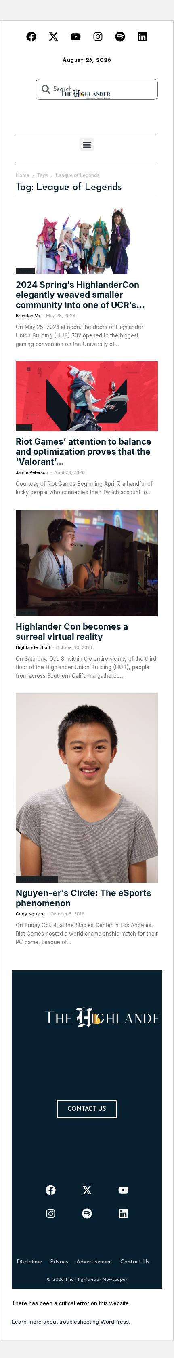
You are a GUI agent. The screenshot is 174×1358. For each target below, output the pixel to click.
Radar (23, 427)
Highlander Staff (33, 647)
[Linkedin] (142, 36)
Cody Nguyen (30, 914)
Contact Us (134, 1262)
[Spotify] (120, 36)
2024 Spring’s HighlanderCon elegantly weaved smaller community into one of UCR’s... (80, 295)
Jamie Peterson (32, 472)
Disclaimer (29, 1262)
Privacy (59, 1262)
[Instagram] (98, 36)
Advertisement (94, 1262)
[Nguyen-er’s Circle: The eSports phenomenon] (87, 788)
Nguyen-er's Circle (37, 879)
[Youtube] (76, 36)
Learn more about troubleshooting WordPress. (71, 1321)
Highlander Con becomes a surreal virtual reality (72, 632)
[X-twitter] (54, 36)
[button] (87, 144)
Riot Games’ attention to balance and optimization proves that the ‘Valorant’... (83, 451)
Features (26, 612)
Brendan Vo (28, 315)
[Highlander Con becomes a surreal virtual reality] (87, 563)
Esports (25, 270)
